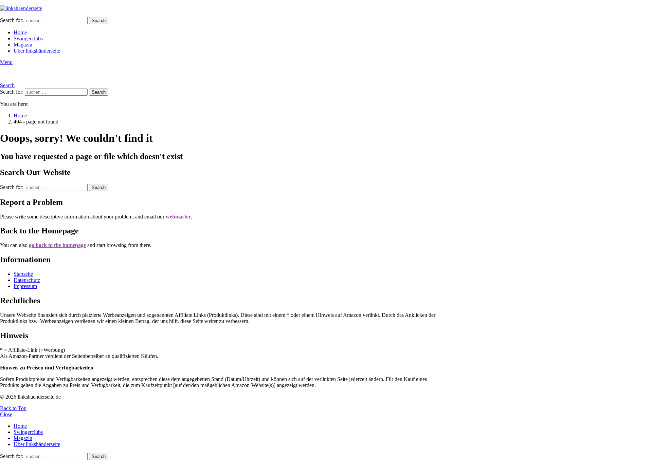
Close (6, 414)
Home (20, 32)
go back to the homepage (57, 245)
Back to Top (13, 408)
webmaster (178, 216)
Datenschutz (27, 280)
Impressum (25, 286)
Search (99, 20)
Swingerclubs (28, 38)
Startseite (23, 274)
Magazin (23, 44)
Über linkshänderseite (37, 51)
